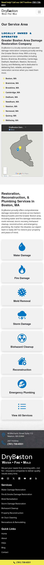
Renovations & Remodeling (13, 522)
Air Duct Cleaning (9, 517)
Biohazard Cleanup (9, 508)
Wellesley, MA (12, 120)
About (4, 538)
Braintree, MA (12, 83)
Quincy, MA (11, 115)
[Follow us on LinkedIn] (19, 478)
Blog (3, 547)
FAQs (3, 543)
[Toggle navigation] (39, 12)
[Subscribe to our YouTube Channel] (25, 478)
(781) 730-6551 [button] (23, 562)
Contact (4, 552)
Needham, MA (12, 101)
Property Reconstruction (12, 513)
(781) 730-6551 (15, 443)
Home (4, 533)
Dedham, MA (12, 97)
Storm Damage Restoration (13, 503)
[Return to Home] (9, 12)
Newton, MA (11, 106)
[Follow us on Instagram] (8, 478)
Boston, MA (11, 78)
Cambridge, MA (13, 92)
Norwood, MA (12, 111)
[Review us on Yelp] (36, 478)
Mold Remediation (9, 499)
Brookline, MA (12, 87)
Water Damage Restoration (13, 489)
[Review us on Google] (30, 478)
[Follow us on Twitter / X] (13, 478)
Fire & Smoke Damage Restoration (16, 494)
